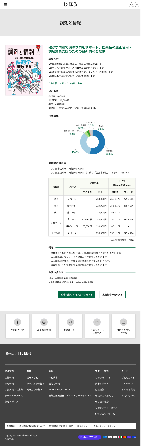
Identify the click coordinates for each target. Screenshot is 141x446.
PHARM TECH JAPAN (59, 389)
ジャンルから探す (36, 383)
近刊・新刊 (32, 377)
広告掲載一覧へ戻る (112, 294)
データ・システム (14, 395)
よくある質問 (44, 330)
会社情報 (9, 377)
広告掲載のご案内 (14, 389)
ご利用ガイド (17, 330)
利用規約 (11, 426)
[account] (131, 3)
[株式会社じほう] (70, 4)
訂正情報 (99, 389)
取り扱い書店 (102, 401)
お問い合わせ (128, 395)
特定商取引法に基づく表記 (61, 426)
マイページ (127, 383)
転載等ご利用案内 (104, 395)
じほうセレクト (103, 377)
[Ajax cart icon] (136, 3)
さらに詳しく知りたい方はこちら (65, 83)
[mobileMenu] (6, 4)
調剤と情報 (54, 383)
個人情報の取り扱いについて (32, 426)
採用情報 (9, 383)
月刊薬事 (53, 377)
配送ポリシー (70, 330)
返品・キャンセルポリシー (105, 426)
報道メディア (11, 401)
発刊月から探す (34, 389)
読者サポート (102, 383)
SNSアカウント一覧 (123, 331)
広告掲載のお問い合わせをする (77, 294)
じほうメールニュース (97, 331)
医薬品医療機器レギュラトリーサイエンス (70, 395)
